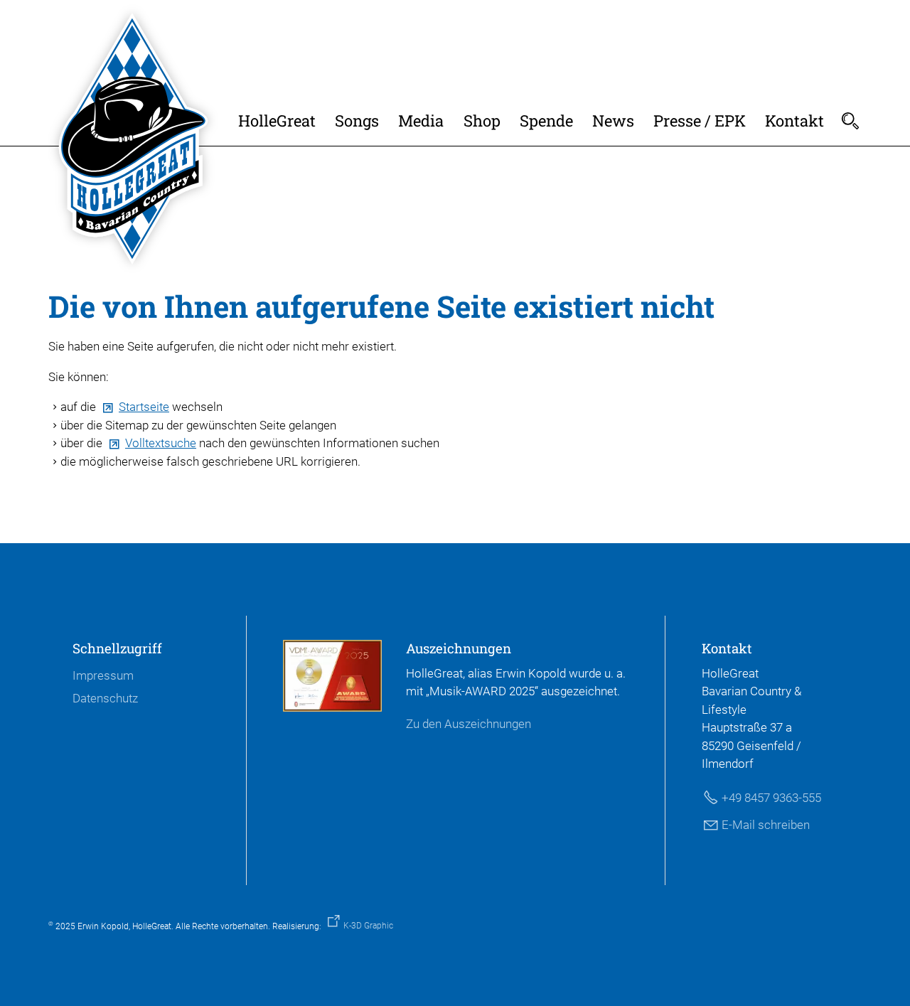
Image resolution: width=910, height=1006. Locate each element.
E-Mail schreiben (766, 825)
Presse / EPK (699, 120)
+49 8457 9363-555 (771, 798)
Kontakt (794, 120)
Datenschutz (105, 698)
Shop (482, 120)
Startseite (144, 407)
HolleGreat (277, 120)
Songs (357, 120)
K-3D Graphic (368, 926)
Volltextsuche (160, 443)
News (613, 120)
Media (421, 120)
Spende (546, 120)
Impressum (103, 675)
